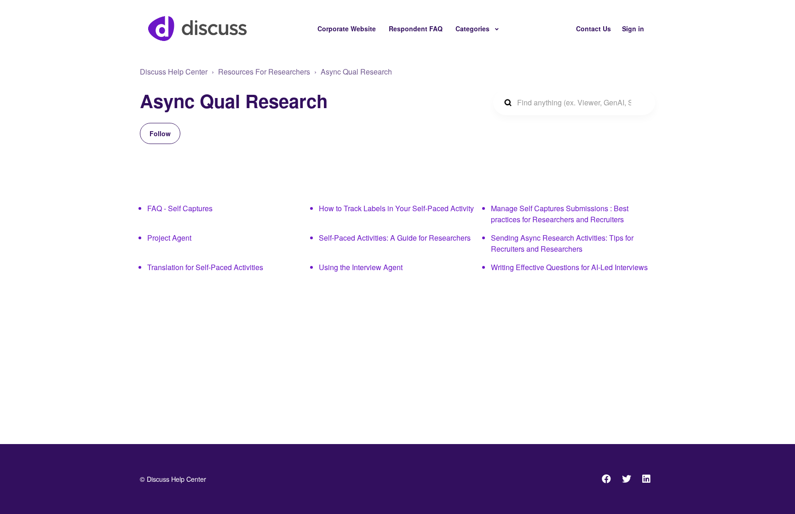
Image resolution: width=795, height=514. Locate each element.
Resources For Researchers (264, 71)
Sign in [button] (633, 28)
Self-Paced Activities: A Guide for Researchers (395, 237)
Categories (473, 28)
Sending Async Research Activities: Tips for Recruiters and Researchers (562, 243)
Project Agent (169, 237)
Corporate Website (346, 28)
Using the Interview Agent (361, 267)
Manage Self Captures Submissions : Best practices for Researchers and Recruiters (559, 214)
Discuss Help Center (173, 71)
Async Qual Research (356, 71)
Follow (160, 133)
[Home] (197, 28)
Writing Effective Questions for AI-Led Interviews (569, 267)
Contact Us (593, 28)
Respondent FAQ (416, 28)
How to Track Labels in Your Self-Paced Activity (396, 208)
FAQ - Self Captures (180, 208)
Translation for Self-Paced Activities (205, 267)
